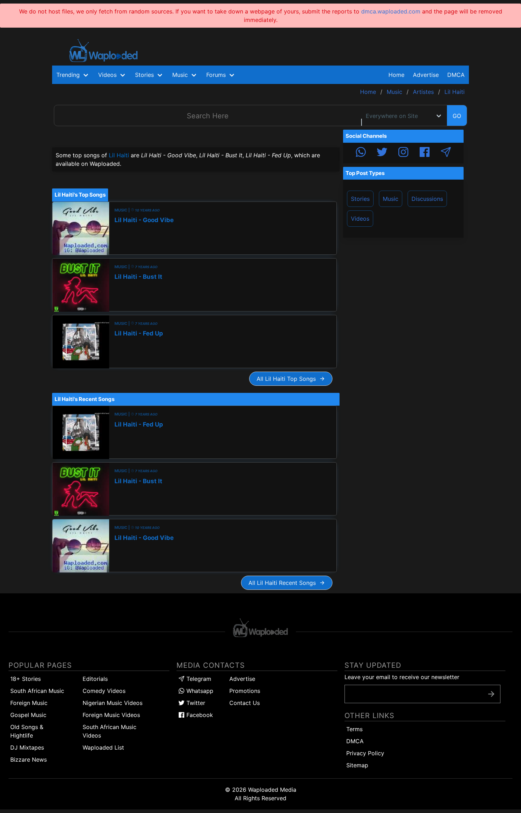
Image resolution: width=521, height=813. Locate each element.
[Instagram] (403, 153)
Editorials (95, 678)
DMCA (456, 74)
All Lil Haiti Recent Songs (283, 582)
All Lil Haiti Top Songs (288, 378)
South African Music (37, 690)
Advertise (242, 678)
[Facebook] (424, 153)
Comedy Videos (104, 690)
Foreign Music (28, 702)
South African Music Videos (109, 731)
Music (390, 198)
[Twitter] (382, 153)
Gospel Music (28, 714)
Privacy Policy (365, 753)
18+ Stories (25, 678)
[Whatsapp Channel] (360, 153)
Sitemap (357, 765)
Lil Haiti (119, 155)
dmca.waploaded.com (390, 11)
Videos (360, 218)
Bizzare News (28, 759)
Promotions (244, 690)
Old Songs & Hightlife (26, 731)
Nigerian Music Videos (112, 702)
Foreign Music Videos (111, 714)
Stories (360, 198)
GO (457, 115)
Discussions (427, 198)
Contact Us (244, 702)
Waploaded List (103, 747)
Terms (354, 729)
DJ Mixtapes (27, 747)
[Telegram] (445, 153)
